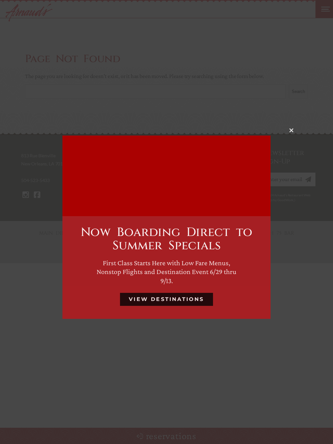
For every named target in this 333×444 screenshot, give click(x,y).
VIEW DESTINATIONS (166, 299)
